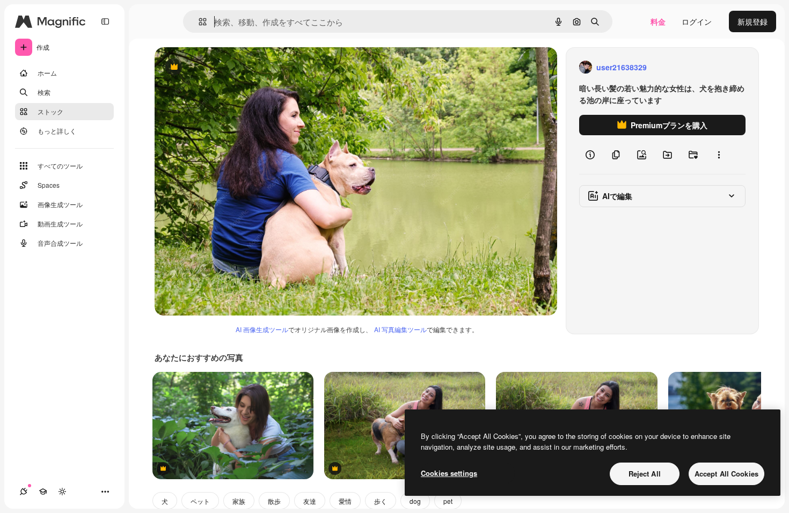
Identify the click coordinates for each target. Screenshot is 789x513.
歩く (380, 500)
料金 (658, 21)
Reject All (645, 473)
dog (415, 500)
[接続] (23, 491)
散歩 (274, 500)
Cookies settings (449, 473)
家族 (238, 500)
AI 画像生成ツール (262, 329)
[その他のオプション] (718, 154)
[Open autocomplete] (198, 22)
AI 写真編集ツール (400, 329)
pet (447, 500)
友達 (309, 500)
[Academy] (43, 491)
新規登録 (752, 21)
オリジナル (228, 67)
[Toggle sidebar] (105, 21)
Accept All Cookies (726, 473)
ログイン (697, 21)
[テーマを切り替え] (62, 491)
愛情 (345, 500)
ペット (200, 500)
